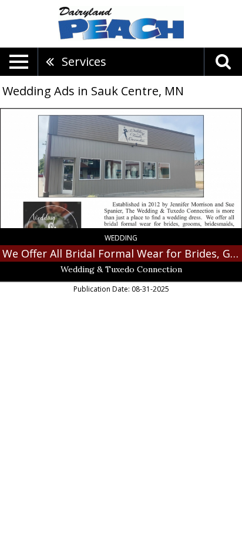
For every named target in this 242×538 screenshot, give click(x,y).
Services (84, 61)
